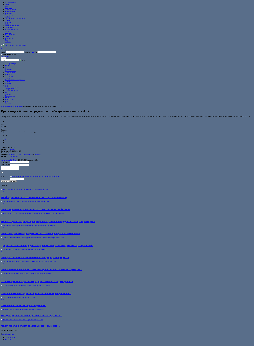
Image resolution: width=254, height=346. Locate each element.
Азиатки (8, 4)
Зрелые (7, 17)
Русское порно (10, 34)
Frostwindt (11, 149)
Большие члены (10, 11)
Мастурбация (9, 27)
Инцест (7, 20)
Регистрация (5, 56)
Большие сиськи (10, 9)
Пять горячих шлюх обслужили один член (23, 305)
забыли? (33, 52)
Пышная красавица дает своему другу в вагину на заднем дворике (37, 281)
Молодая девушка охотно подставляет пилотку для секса (31, 315)
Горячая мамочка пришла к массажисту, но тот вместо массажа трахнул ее (41, 269)
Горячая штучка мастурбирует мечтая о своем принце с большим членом (40, 233)
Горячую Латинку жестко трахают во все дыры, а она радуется (35, 257)
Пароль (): (31, 52)
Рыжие (7, 36)
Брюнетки (8, 13)
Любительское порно (12, 26)
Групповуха (9, 15)
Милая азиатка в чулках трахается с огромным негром (30, 325)
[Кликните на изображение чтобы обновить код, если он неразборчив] (34, 176)
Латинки (8, 22)
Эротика (8, 42)
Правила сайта (10, 337)
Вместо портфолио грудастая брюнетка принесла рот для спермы (36, 293)
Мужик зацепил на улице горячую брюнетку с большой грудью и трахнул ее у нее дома (48, 221)
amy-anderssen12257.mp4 (9, 160)
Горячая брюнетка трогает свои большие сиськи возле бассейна (35, 209)
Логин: (3, 52)
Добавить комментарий (9, 181)
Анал (6, 6)
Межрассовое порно (11, 29)
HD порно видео (10, 2)
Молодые (8, 33)
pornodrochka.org (8, 334)
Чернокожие (9, 38)
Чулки (7, 40)
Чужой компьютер (9, 54)
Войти (3, 58)
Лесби (7, 24)
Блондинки (8, 8)
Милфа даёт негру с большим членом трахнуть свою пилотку (34, 197)
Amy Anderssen (12, 156)
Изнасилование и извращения (15, 18)
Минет (7, 31)
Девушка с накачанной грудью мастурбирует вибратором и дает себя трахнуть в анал (47, 245)
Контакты (8, 339)
